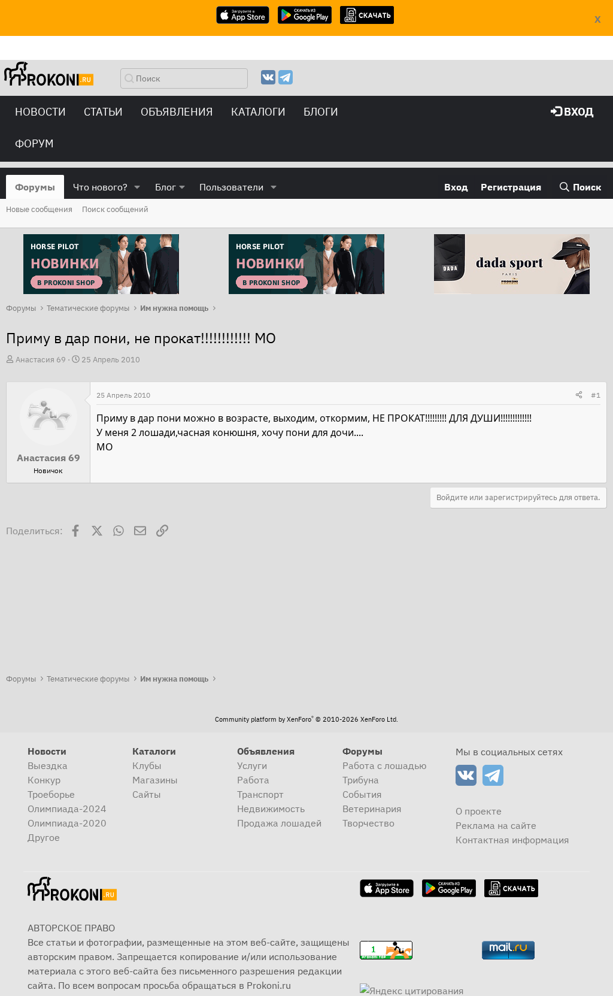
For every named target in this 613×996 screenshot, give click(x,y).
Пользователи (231, 187)
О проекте (479, 811)
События (362, 794)
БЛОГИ (321, 112)
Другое (44, 837)
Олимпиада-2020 (67, 823)
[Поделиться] (579, 395)
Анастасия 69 (41, 360)
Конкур (44, 780)
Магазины (155, 780)
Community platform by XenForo (306, 719)
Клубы (147, 765)
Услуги (252, 765)
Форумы (35, 187)
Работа (253, 780)
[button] (137, 187)
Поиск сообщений (115, 209)
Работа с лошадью (384, 765)
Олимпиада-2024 (67, 809)
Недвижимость (271, 809)
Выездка (48, 765)
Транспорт (260, 794)
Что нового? (100, 187)
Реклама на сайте (496, 825)
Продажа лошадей (279, 823)
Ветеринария (372, 809)
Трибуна (360, 780)
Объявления (177, 112)
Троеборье (51, 794)
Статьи (103, 112)
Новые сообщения (39, 209)
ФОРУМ (34, 143)
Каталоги (258, 112)
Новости (40, 112)
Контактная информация (512, 840)
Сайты (146, 794)
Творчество (368, 823)
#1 (595, 394)
